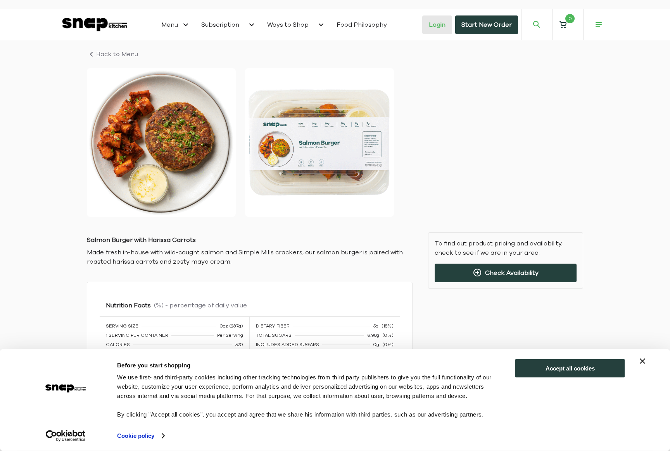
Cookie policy (135, 435)
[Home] (94, 24)
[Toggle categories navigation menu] (185, 24)
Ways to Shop (288, 25)
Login (437, 25)
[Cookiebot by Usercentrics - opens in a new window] (66, 436)
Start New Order (486, 25)
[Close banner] (642, 361)
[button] (567, 24)
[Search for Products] (536, 24)
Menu (169, 25)
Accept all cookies (570, 368)
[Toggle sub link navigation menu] (251, 24)
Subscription (220, 25)
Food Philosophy (362, 25)
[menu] (598, 24)
